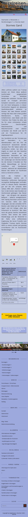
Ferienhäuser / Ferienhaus (8, 383)
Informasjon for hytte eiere (8, 467)
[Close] (16, 239)
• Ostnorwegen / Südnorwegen (9, 375)
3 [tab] (15, 352)
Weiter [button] (26, 346)
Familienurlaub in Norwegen (9, 493)
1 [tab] (12, 352)
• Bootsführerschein (6, 436)
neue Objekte (5, 396)
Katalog (3, 401)
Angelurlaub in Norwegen (8, 483)
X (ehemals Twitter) (10, 458)
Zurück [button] (2, 346)
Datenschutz (4, 413)
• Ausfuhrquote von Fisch (8, 441)
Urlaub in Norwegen (7, 490)
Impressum (4, 416)
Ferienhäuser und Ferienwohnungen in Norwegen (12, 486)
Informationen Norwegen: (8, 433)
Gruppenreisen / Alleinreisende (10, 386)
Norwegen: (4, 362)
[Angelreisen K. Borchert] (14, 6)
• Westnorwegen (6, 372)
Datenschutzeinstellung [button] (7, 424)
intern (3, 470)
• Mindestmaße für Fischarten (9, 438)
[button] (14, 245)
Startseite (4, 20)
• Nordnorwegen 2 (6, 367)
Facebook (7, 453)
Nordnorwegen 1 (7, 22)
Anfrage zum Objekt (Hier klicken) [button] (14, 316)
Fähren (3, 388)
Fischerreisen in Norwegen (8, 495)
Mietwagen (4, 391)
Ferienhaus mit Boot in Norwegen (10, 481)
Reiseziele (14, 20)
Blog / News (4, 421)
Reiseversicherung (6, 394)
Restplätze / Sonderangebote (9, 399)
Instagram (7, 456)
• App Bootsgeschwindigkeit (9, 444)
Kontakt (3, 411)
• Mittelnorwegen (6, 370)
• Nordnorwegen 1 (6, 364)
